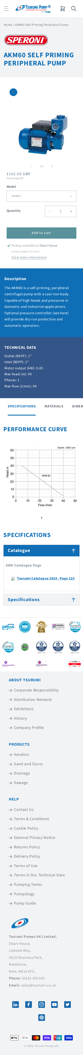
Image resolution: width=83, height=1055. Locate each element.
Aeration (21, 754)
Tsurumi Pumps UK (46, 1046)
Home (8, 25)
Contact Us (24, 809)
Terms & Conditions (31, 819)
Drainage (22, 773)
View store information (29, 257)
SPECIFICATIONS (22, 406)
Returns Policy (27, 847)
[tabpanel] (41, 476)
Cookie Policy (26, 828)
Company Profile (29, 727)
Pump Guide (25, 903)
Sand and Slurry (28, 764)
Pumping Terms (28, 884)
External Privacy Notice (34, 837)
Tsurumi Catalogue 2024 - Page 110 (46, 578)
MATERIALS (53, 406)
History (20, 718)
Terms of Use (26, 866)
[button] (6, 8)
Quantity (14, 210)
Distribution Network (33, 699)
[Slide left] (31, 166)
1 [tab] (41, 518)
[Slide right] (52, 166)
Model (11, 186)
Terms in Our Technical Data (39, 875)
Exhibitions (24, 709)
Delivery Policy (27, 856)
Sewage (21, 783)
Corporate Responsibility (36, 690)
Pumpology (24, 894)
